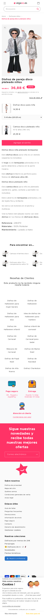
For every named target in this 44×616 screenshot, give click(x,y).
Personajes (10, 544)
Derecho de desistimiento (15, 527)
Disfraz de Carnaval (11, 337)
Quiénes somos (11, 491)
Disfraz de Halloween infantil (12, 328)
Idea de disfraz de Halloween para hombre (32, 317)
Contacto (8, 524)
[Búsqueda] (37, 9)
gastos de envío (23, 92)
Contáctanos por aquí (22, 417)
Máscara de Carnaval (12, 350)
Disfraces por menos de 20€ (17, 541)
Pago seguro (10, 521)
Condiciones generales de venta (17, 494)
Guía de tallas (10, 508)
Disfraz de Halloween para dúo (12, 317)
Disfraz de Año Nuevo (12, 370)
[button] (4, 3)
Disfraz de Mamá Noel (32, 350)
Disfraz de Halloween (32, 302)
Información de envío (13, 518)
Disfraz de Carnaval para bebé (32, 339)
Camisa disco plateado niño (26, 127)
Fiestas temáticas (12, 553)
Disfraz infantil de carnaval (32, 328)
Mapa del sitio (10, 488)
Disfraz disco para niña (24, 105)
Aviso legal (9, 498)
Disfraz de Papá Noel (12, 360)
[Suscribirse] (36, 454)
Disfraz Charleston (32, 368)
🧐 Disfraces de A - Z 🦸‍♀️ (16, 547)
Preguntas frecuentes (13, 511)
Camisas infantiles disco (19, 253)
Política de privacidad (13, 485)
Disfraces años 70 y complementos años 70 (19, 263)
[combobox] (22, 8)
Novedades (10, 550)
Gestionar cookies (13, 530)
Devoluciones (10, 514)
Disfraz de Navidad (32, 360)
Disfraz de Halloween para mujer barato (12, 304)
